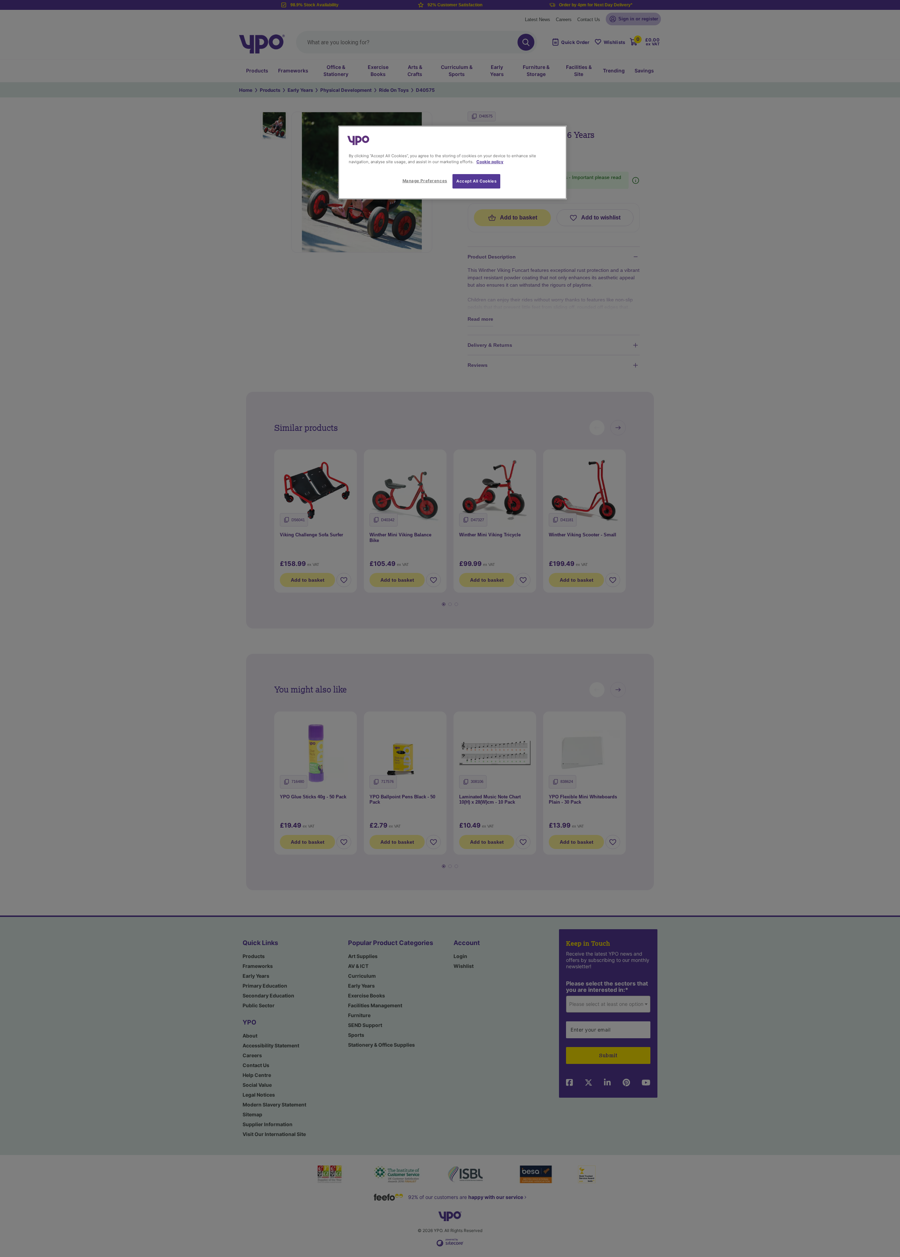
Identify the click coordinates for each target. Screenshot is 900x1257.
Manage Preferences (425, 180)
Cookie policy (489, 161)
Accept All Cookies (476, 181)
